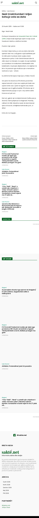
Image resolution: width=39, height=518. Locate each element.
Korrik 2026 (6, 484)
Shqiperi (4, 151)
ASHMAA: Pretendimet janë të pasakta (10, 172)
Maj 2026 (6, 490)
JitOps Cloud (6, 507)
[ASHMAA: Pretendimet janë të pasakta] (30, 174)
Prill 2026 (6, 493)
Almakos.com (6, 505)
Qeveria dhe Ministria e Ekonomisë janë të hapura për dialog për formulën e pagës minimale (11, 206)
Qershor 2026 (7, 487)
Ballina (4, 11)
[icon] (14, 436)
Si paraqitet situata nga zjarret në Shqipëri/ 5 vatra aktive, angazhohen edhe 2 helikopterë (19, 292)
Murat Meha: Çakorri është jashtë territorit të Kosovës (29, 138)
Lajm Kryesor (11, 11)
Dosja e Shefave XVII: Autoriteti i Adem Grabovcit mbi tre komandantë (9, 139)
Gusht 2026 (6, 482)
